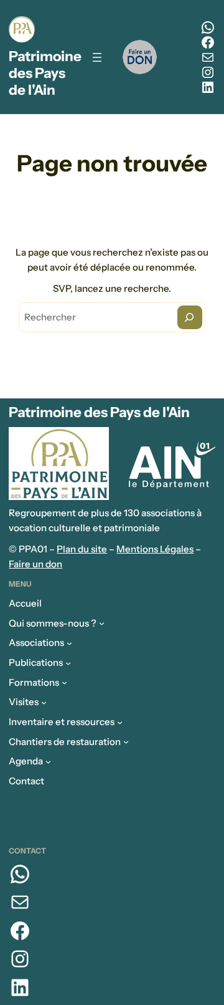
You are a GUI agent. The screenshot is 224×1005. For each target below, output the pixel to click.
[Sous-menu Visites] (44, 702)
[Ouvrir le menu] (97, 57)
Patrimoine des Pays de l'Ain (45, 73)
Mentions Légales (155, 549)
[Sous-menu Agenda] (48, 761)
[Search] (189, 317)
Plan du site (82, 549)
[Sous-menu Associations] (69, 643)
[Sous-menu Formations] (64, 682)
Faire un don (35, 564)
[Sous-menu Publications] (68, 662)
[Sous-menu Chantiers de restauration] (126, 741)
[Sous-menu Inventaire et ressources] (120, 721)
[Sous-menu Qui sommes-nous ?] (102, 623)
